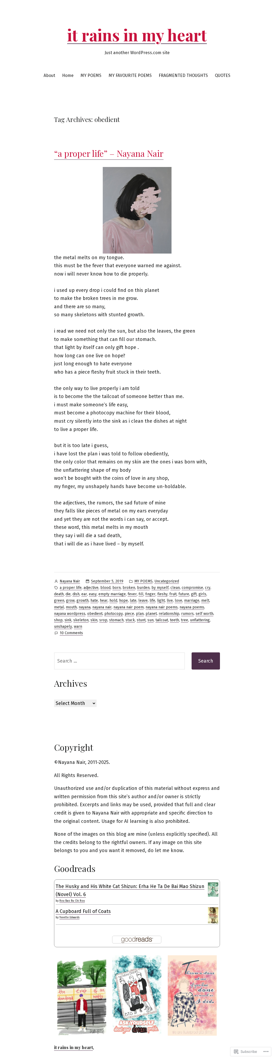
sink (67, 620)
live (170, 600)
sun (150, 620)
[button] (81, 995)
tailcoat (161, 620)
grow (70, 600)
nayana (84, 607)
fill (141, 594)
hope (123, 600)
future (183, 594)
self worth (204, 613)
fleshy (162, 594)
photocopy (113, 613)
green (59, 600)
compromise (192, 587)
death (59, 594)
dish (76, 594)
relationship (169, 613)
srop (103, 620)
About (49, 75)
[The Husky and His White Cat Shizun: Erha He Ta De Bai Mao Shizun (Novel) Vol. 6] (213, 889)
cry (207, 587)
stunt (141, 620)
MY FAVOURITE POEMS (130, 75)
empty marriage (112, 594)
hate (94, 600)
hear (104, 600)
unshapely (63, 626)
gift (194, 594)
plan (140, 613)
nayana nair (102, 607)
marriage (191, 600)
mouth (71, 607)
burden (143, 587)
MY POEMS (91, 75)
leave (143, 600)
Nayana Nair (70, 581)
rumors (187, 613)
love (178, 600)
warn (78, 626)
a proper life (71, 587)
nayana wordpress (69, 613)
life (152, 600)
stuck (130, 620)
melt (205, 600)
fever (132, 594)
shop (58, 620)
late (133, 600)
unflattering (200, 620)
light (161, 600)
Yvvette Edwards (69, 917)
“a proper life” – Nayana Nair (108, 153)
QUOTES (222, 75)
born (116, 587)
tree (184, 620)
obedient (94, 613)
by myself (160, 587)
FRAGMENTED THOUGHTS (183, 75)
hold (113, 600)
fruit (173, 594)
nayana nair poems (162, 607)
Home (68, 75)
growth (83, 600)
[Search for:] (119, 661)
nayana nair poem (128, 607)
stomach (116, 620)
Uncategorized (166, 581)
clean (175, 587)
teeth (174, 620)
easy (93, 594)
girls (202, 594)
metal (59, 607)
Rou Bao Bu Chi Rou (72, 900)
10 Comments (71, 633)
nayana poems (192, 607)
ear (84, 594)
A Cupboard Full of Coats (83, 911)
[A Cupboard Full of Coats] (213, 915)
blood (105, 587)
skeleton (81, 620)
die (68, 594)
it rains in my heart (137, 34)
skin (93, 620)
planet (151, 613)
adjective (90, 587)
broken (129, 587)
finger (150, 594)
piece (129, 613)
